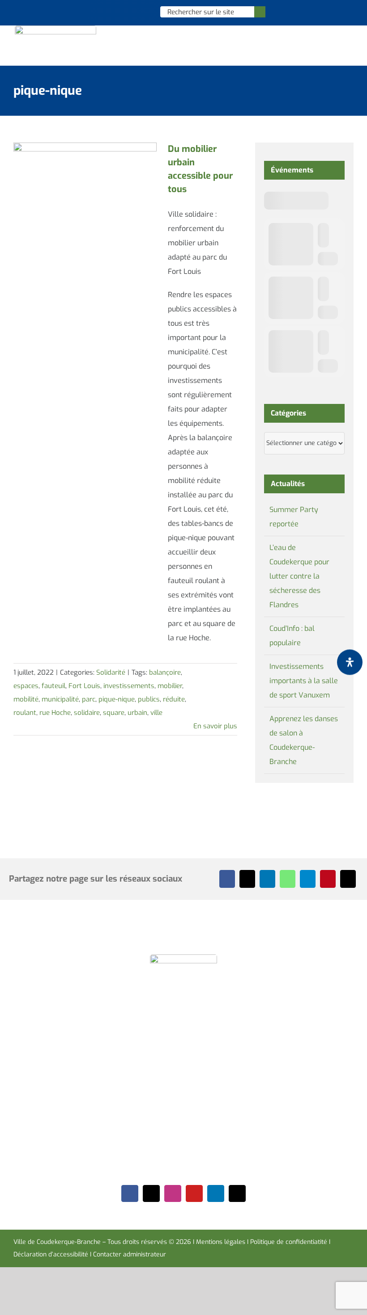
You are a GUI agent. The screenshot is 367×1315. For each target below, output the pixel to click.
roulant (24, 712)
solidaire (87, 712)
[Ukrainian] (142, 11)
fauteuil (53, 685)
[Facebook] (227, 879)
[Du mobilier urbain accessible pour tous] (85, 188)
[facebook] (129, 1193)
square (113, 712)
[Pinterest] (328, 879)
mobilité (25, 699)
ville (156, 712)
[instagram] (172, 1193)
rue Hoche (55, 712)
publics (149, 699)
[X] (247, 879)
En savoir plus (215, 726)
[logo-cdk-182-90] (55, 29)
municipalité (60, 699)
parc (88, 699)
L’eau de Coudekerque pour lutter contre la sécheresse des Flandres (299, 576)
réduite (174, 699)
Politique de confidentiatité (288, 1242)
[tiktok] (237, 1193)
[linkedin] (215, 1193)
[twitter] (151, 1193)
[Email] (348, 879)
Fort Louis (84, 685)
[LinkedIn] (267, 879)
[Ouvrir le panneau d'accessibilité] (350, 662)
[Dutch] (107, 11)
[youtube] (194, 1193)
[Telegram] (308, 879)
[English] (119, 11)
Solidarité (110, 672)
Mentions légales (220, 1242)
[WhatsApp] (287, 879)
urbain (137, 712)
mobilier (170, 685)
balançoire (165, 672)
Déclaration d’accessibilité (50, 1254)
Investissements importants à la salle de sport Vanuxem (303, 681)
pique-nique (116, 699)
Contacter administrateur (129, 1254)
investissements (128, 685)
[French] (130, 11)
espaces (25, 685)
